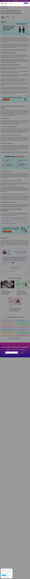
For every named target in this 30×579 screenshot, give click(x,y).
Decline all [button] (9, 575)
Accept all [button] (3, 575)
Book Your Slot (15, 1)
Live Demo (25, 3)
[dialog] (6, 573)
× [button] (11, 569)
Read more (7, 573)
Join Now (21, 352)
